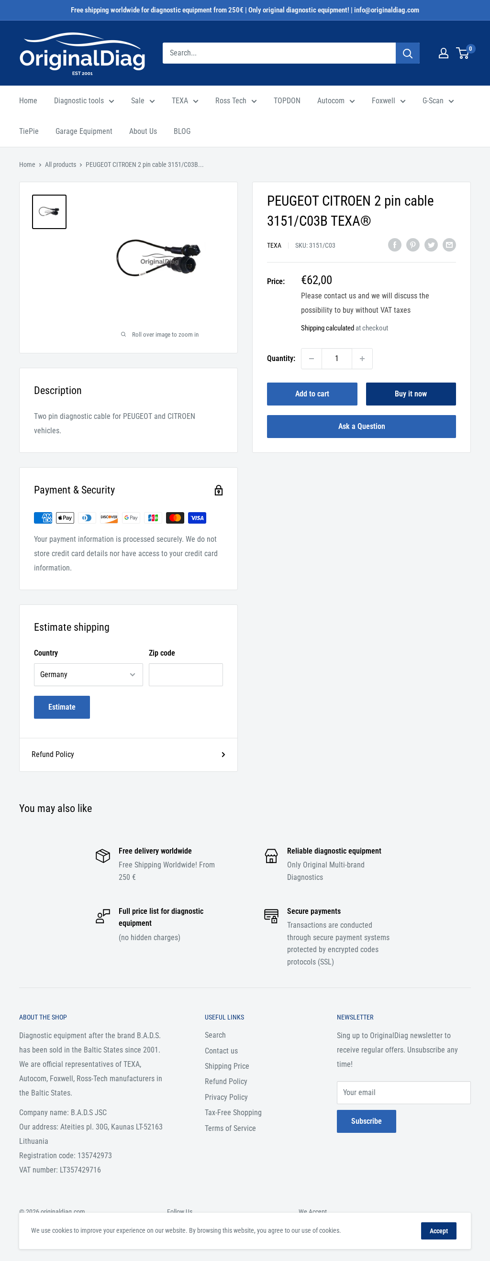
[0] (463, 53)
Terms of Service (230, 1128)
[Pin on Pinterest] (413, 244)
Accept (439, 1231)
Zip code (162, 653)
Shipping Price (227, 1066)
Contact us (221, 1050)
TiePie (29, 131)
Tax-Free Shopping (233, 1112)
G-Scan (433, 100)
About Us (143, 131)
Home (28, 100)
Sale (138, 100)
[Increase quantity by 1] (362, 359)
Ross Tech (230, 100)
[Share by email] (449, 244)
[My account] (443, 53)
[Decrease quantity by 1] (311, 359)
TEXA (180, 100)
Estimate (62, 707)
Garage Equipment (84, 131)
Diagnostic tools (79, 100)
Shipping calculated (327, 328)
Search (215, 1035)
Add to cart (312, 393)
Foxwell (383, 100)
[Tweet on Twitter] (431, 244)
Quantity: (281, 358)
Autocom (331, 100)
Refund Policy (53, 754)
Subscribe (366, 1121)
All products (60, 164)
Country (46, 653)
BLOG (182, 131)
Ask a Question (361, 426)
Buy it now (411, 393)
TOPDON (287, 100)
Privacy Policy (226, 1097)
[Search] (408, 53)
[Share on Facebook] (394, 244)
